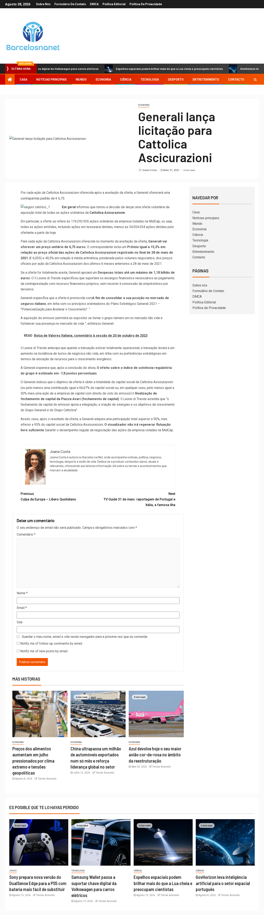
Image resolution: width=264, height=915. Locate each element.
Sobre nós (43, 4)
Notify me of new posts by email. (44, 651)
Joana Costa (149, 170)
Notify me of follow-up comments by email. (51, 643)
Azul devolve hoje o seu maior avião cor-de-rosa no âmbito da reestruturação (155, 754)
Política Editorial (114, 4)
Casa (23, 79)
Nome (22, 593)
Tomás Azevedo (47, 778)
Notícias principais (51, 79)
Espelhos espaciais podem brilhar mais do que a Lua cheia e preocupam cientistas (149, 68)
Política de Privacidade (146, 4)
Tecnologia (149, 79)
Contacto (236, 79)
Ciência (125, 79)
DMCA (94, 4)
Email (22, 608)
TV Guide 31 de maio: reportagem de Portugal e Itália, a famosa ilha (139, 499)
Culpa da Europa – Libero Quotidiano (48, 496)
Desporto (176, 79)
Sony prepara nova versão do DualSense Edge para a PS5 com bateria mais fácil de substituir (37, 883)
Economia (103, 79)
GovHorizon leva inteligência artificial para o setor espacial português (223, 883)
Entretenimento (206, 79)
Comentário (26, 534)
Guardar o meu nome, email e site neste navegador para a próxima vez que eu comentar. (85, 637)
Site (19, 622)
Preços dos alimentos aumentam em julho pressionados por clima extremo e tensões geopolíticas (33, 760)
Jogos (13, 871)
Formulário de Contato (70, 4)
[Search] (255, 79)
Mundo (81, 79)
